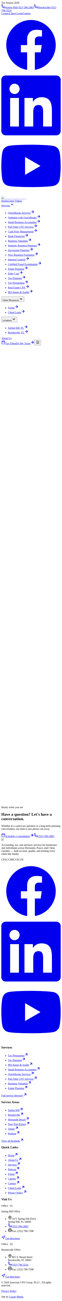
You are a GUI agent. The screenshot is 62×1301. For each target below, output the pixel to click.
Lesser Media (16, 1296)
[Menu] (37, 342)
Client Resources (11, 300)
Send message (42, 755)
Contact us (6, 421)
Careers (27, 13)
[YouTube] (31, 195)
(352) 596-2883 (28, 421)
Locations (7, 320)
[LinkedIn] (31, 134)
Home (4, 201)
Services (5, 205)
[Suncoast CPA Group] (13, 197)
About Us (6, 338)
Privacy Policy (9, 1291)
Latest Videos (15, 201)
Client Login (16, 13)
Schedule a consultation (17, 836)
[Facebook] (31, 73)
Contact (5, 13)
